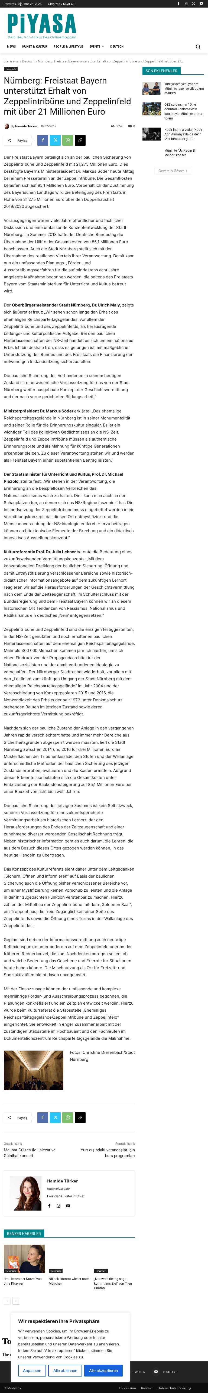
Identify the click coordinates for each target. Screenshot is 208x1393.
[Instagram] (186, 4)
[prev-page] (7, 1301)
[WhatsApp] (67, 140)
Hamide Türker (26, 126)
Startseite (11, 61)
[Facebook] (179, 4)
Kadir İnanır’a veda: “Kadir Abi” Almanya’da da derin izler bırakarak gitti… (183, 134)
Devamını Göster (171, 170)
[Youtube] (201, 4)
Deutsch (28, 61)
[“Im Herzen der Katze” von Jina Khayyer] (24, 1259)
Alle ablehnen (65, 1370)
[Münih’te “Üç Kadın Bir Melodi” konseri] (151, 154)
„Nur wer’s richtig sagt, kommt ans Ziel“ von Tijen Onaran (113, 1283)
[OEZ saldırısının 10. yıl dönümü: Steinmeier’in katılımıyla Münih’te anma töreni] (151, 108)
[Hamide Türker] (7, 126)
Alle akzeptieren (103, 1370)
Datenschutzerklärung (174, 1388)
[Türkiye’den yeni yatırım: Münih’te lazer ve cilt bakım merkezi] (151, 88)
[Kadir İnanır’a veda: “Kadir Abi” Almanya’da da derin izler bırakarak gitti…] (151, 134)
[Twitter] (193, 4)
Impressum (127, 1388)
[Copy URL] (80, 140)
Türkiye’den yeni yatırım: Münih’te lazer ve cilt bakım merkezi (184, 88)
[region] (70, 1347)
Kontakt (146, 1388)
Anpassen (32, 1370)
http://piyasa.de (58, 1189)
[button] (197, 46)
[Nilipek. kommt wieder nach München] (69, 1259)
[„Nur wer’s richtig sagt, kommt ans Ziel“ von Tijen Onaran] (114, 1259)
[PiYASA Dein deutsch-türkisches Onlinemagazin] (41, 25)
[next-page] (15, 1301)
